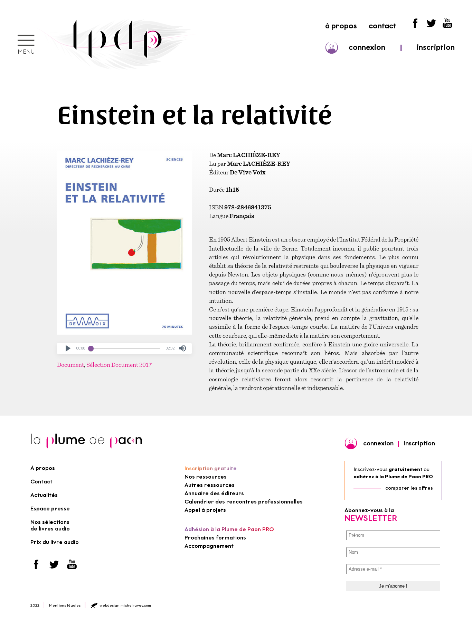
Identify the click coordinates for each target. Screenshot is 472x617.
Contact (41, 481)
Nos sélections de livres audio (50, 525)
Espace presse (50, 508)
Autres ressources (210, 485)
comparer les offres (409, 488)
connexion (367, 47)
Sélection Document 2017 (119, 364)
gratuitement (406, 469)
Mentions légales (65, 605)
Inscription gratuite (211, 468)
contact (382, 25)
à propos (341, 25)
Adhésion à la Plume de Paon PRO (229, 529)
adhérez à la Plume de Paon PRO (393, 477)
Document (70, 364)
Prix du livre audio (54, 542)
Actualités (44, 495)
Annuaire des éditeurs (214, 493)
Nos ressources (206, 476)
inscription (436, 47)
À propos (42, 468)
